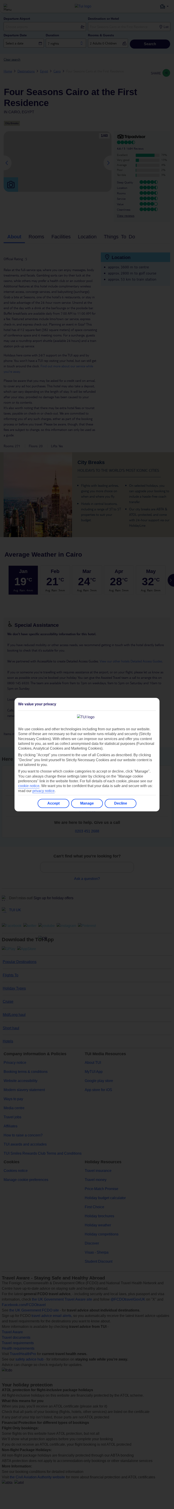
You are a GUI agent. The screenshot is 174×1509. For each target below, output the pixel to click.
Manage (87, 803)
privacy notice (43, 791)
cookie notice (28, 786)
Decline (120, 803)
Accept (53, 803)
